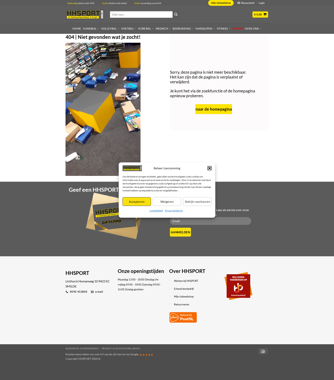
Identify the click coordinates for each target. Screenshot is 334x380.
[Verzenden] (176, 14)
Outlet (237, 28)
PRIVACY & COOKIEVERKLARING (121, 348)
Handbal (89, 28)
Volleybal (109, 28)
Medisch (162, 28)
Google (134, 354)
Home (76, 28)
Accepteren (137, 201)
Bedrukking (182, 28)
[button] (209, 168)
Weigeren (167, 201)
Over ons (252, 28)
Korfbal (144, 28)
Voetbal (127, 28)
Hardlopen (203, 28)
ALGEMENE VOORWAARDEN (82, 348)
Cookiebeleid (156, 210)
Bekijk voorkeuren (197, 201)
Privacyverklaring (174, 210)
